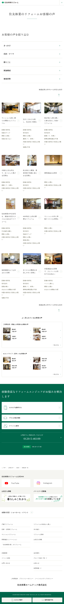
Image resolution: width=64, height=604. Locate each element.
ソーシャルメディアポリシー (44, 578)
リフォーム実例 (39, 534)
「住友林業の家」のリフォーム (11, 544)
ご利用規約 (14, 578)
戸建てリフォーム (7, 524)
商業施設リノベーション (9, 539)
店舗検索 (4, 553)
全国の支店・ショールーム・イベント (15, 512)
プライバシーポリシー (26, 578)
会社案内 (36, 553)
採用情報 (37, 568)
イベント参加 (6, 558)
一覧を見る (56, 345)
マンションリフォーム (9, 534)
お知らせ (36, 563)
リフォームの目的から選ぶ (42, 524)
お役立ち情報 (38, 539)
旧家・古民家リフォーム (9, 529)
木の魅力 (36, 529)
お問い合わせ (6, 563)
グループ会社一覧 (39, 558)
